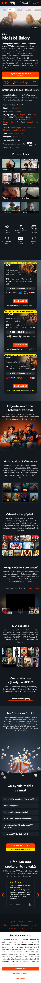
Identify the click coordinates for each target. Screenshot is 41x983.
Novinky (21, 922)
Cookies (22, 928)
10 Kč (9, 68)
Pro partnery (12, 928)
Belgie (10, 133)
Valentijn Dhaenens (10, 119)
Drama (9, 108)
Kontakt (30, 928)
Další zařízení (33, 588)
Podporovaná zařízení (29, 925)
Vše (4, 10)
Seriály (19, 10)
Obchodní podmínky (11, 925)
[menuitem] (35, 27)
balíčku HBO (16, 147)
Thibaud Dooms (32, 122)
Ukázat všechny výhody (20, 698)
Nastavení (20, 978)
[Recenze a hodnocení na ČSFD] (19, 140)
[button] (2, 895)
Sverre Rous (19, 117)
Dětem (28, 10)
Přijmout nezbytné (20, 973)
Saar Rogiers (20, 115)
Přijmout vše (20, 968)
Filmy (11, 10)
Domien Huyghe (14, 111)
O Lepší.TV (12, 922)
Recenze (30, 922)
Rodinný (16, 108)
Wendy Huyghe (15, 127)
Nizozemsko (18, 133)
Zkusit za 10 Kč (20, 735)
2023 (15, 136)
